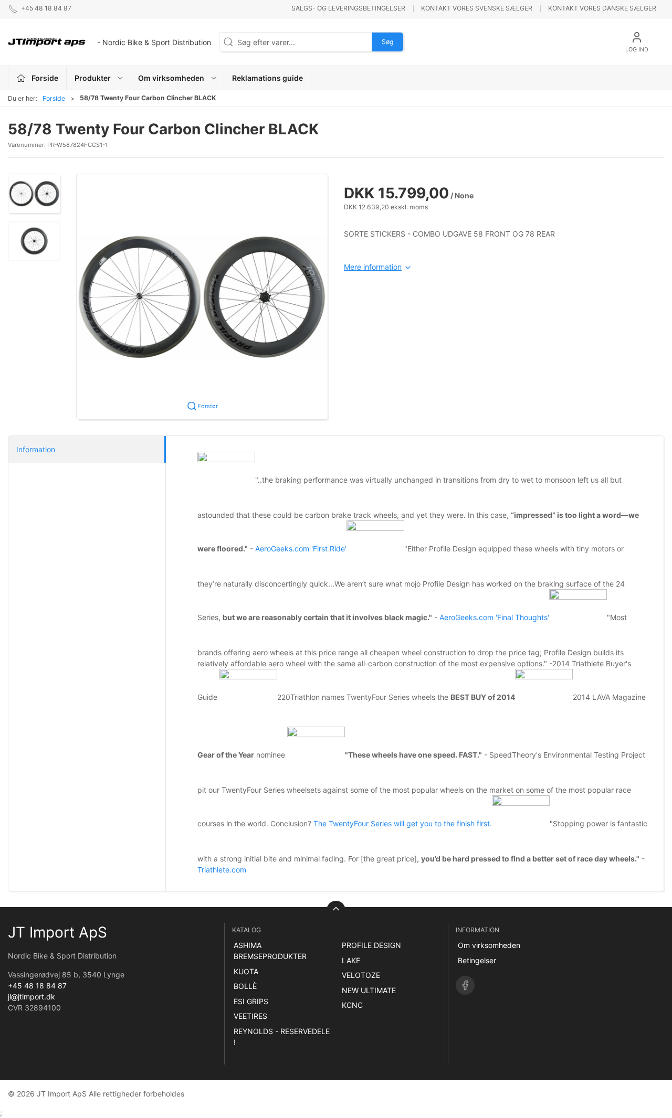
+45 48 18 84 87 (37, 985)
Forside (54, 98)
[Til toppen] (336, 910)
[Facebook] (465, 985)
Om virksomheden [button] (171, 77)
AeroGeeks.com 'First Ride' (300, 548)
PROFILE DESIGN (371, 945)
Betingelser (477, 960)
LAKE (351, 960)
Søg (387, 42)
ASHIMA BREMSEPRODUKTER (270, 951)
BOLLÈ (245, 986)
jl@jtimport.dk (31, 996)
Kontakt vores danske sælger (602, 8)
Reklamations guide (267, 77)
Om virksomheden (489, 945)
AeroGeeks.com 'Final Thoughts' (494, 617)
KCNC (352, 1004)
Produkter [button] (93, 77)
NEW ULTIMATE (369, 990)
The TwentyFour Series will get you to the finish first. (402, 823)
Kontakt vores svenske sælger (476, 8)
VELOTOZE (361, 975)
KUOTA (246, 971)
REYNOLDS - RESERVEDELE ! (282, 1037)
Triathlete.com (221, 869)
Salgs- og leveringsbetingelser (348, 8)
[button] (34, 194)
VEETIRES (250, 1015)
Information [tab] (35, 449)
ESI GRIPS (251, 1001)
